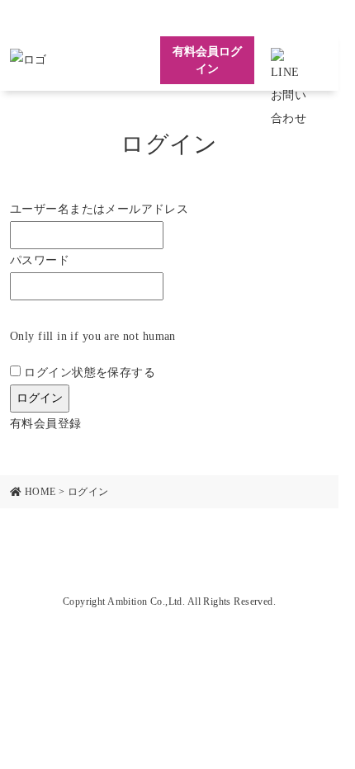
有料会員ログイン (207, 60)
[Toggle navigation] (316, 60)
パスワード (39, 260)
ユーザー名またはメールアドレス (99, 209)
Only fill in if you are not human (93, 336)
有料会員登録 (46, 424)
